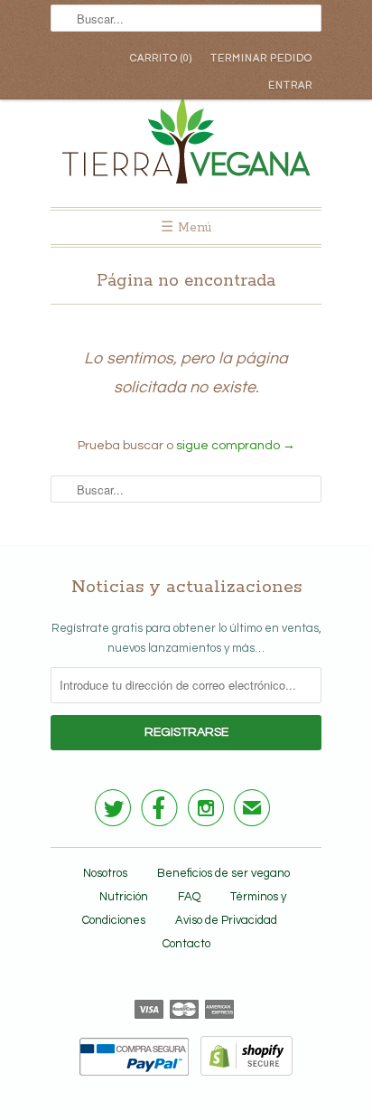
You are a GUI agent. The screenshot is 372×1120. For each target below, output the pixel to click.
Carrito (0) (161, 58)
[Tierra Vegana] (186, 144)
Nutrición (123, 896)
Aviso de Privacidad (226, 920)
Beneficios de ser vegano (223, 873)
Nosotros (105, 873)
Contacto (186, 943)
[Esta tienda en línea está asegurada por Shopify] (242, 1072)
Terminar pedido (261, 58)
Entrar (290, 85)
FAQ (189, 896)
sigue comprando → (235, 445)
